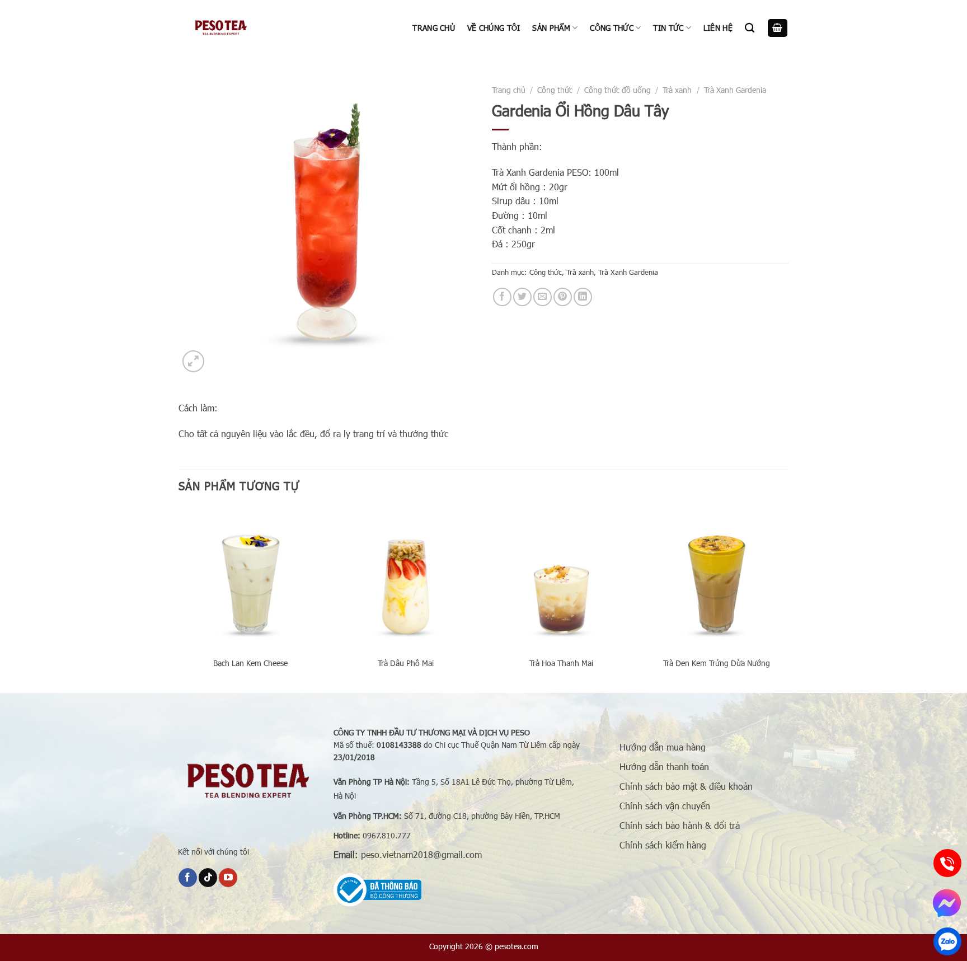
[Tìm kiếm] (749, 28)
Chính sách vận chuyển (664, 806)
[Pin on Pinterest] (562, 297)
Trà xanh (677, 90)
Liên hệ (718, 27)
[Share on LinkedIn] (583, 297)
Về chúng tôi (493, 27)
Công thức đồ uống (617, 90)
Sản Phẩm (551, 27)
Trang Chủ (433, 27)
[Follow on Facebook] (188, 877)
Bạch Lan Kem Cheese (250, 663)
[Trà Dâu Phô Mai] (406, 578)
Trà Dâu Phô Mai (406, 663)
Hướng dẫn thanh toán (664, 766)
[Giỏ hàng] (778, 28)
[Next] (788, 598)
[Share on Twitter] (522, 297)
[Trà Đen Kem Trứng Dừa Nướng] (716, 578)
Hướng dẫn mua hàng (662, 747)
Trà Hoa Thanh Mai (561, 663)
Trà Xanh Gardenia (735, 90)
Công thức (611, 27)
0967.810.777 (387, 835)
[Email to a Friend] (542, 297)
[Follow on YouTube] (228, 877)
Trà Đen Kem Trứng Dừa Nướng (716, 663)
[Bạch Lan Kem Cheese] (251, 578)
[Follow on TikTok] (208, 877)
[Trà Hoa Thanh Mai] (561, 578)
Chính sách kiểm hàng (662, 845)
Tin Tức (668, 27)
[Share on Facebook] (502, 297)
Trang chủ (508, 90)
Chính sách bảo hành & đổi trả (679, 825)
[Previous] (179, 598)
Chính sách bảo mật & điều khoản (686, 786)
